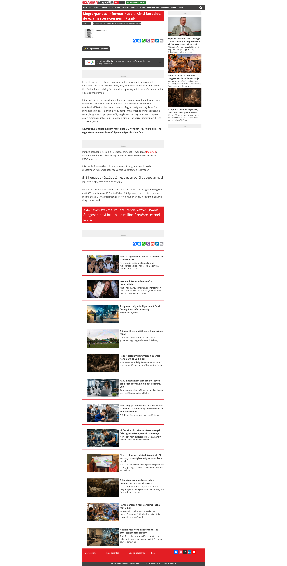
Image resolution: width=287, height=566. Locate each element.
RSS (153, 553)
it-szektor (119, 23)
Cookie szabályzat (137, 553)
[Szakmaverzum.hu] (103, 3)
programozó (136, 23)
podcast (134, 7)
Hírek (85, 7)
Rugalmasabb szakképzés (135, 3)
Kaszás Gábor (101, 30)
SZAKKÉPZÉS (94, 7)
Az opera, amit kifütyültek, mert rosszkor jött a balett (183, 111)
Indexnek (151, 151)
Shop (181, 7)
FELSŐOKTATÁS (107, 7)
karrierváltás (127, 23)
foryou (125, 7)
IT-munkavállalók (110, 23)
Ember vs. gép (153, 7)
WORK (117, 7)
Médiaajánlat (112, 553)
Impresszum (90, 553)
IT (103, 23)
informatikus (97, 23)
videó (142, 7)
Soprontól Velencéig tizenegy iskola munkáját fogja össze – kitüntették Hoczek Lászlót (184, 41)
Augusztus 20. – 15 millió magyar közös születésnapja (183, 77)
